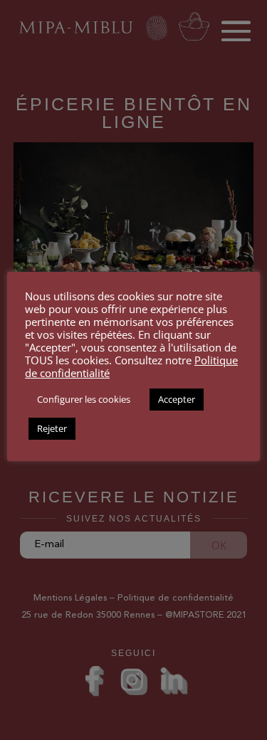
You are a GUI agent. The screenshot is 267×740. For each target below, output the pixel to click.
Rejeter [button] (52, 428)
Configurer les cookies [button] (83, 399)
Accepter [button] (176, 399)
